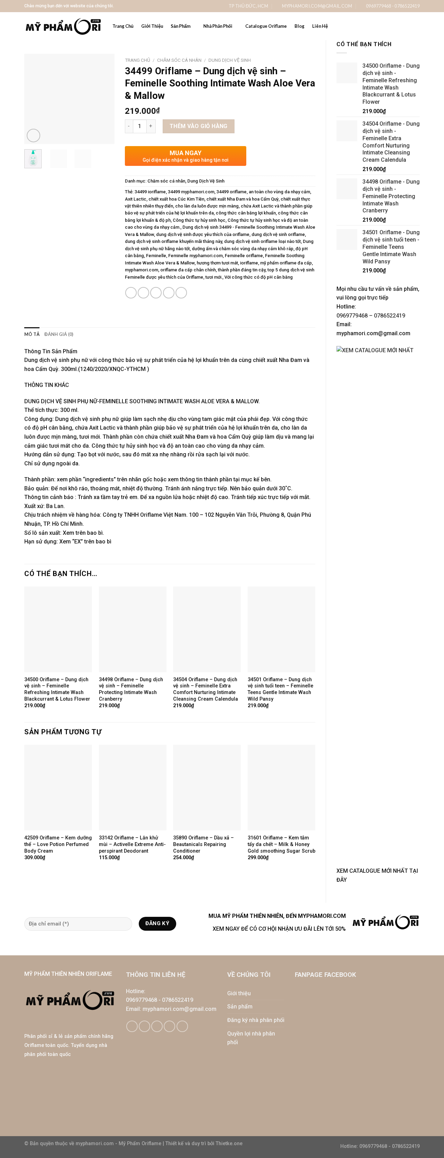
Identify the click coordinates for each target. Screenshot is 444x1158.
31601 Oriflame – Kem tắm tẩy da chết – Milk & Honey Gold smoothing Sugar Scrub (281, 844)
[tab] (32, 334)
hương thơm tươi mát (217, 262)
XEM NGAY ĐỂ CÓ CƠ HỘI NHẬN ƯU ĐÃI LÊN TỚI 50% (279, 928)
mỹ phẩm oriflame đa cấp (286, 262)
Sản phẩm (240, 1006)
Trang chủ (137, 60)
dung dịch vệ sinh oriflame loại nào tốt (262, 241)
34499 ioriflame (150, 191)
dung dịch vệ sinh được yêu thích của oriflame (202, 234)
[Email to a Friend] (156, 292)
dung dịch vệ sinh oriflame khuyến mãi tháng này (173, 241)
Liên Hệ (320, 26)
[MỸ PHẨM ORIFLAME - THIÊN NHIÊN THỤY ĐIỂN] (63, 26)
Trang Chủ (123, 26)
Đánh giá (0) (58, 334)
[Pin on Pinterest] (168, 292)
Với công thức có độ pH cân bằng (258, 277)
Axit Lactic (135, 199)
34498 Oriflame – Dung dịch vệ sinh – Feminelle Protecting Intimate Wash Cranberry (131, 689)
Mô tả (32, 334)
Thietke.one (229, 1144)
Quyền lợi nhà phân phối (251, 1038)
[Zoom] (33, 135)
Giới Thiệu (152, 26)
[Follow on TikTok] (144, 1026)
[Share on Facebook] (131, 292)
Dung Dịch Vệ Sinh (229, 60)
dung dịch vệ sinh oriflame (278, 234)
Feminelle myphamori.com (195, 255)
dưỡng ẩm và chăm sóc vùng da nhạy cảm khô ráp (242, 248)
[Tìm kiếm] (417, 26)
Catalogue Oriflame (266, 26)
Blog (299, 26)
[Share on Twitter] (143, 292)
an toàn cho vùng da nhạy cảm (279, 191)
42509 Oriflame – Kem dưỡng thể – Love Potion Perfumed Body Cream (58, 844)
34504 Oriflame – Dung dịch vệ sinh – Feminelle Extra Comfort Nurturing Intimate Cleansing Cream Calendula (205, 689)
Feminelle (156, 255)
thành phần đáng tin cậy (241, 269)
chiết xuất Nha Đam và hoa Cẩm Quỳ (242, 199)
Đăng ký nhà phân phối (255, 1020)
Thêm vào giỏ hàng (199, 126)
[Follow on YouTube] (182, 1026)
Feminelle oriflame (244, 255)
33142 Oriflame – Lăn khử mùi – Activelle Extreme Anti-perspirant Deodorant (132, 844)
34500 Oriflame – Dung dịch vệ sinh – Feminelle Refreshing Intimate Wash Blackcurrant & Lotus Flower (57, 689)
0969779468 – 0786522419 (370, 315)
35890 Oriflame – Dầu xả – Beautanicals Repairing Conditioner (203, 844)
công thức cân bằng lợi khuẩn (246, 212)
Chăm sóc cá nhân (179, 60)
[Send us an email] (157, 1026)
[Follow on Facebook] (132, 1026)
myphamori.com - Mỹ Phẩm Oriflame (119, 1144)
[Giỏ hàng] (403, 26)
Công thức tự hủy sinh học (199, 220)
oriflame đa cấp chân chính (188, 269)
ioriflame (249, 262)
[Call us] (169, 1026)
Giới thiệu (239, 993)
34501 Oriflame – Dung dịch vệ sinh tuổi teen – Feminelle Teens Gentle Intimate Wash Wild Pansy (280, 689)
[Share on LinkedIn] (181, 292)
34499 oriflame (231, 191)
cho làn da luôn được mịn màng (207, 206)
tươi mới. (213, 277)
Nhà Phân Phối (217, 26)
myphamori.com (141, 269)
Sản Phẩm (180, 26)
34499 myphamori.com (191, 191)
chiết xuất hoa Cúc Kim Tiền (176, 199)
